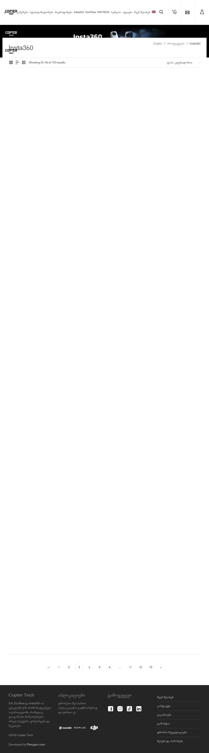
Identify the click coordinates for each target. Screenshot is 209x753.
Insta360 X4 (140, 145)
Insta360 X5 (129, 150)
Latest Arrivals (40, 293)
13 (150, 667)
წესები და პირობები (170, 741)
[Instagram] (120, 706)
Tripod (30, 297)
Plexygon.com (36, 744)
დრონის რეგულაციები (172, 732)
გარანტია (163, 723)
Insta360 (33, 136)
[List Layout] (17, 63)
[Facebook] (111, 706)
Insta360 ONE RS (121, 145)
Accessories (18, 136)
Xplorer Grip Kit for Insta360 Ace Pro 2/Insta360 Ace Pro (80, 131)
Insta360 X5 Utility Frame (129, 627)
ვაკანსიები (164, 715)
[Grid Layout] (23, 63)
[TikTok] (129, 706)
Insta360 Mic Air (80, 278)
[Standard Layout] (11, 63)
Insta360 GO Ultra (136, 141)
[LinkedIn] (139, 706)
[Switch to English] (154, 12)
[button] (18, 110)
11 (130, 667)
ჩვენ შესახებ (165, 697)
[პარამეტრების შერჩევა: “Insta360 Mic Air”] (67, 261)
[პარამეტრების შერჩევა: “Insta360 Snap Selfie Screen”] (166, 110)
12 (140, 667)
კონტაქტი (164, 706)
